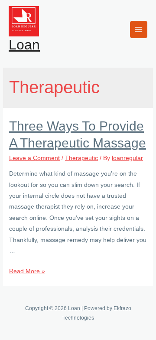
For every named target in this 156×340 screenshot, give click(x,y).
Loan (24, 44)
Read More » (27, 271)
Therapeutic (81, 158)
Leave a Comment (34, 158)
